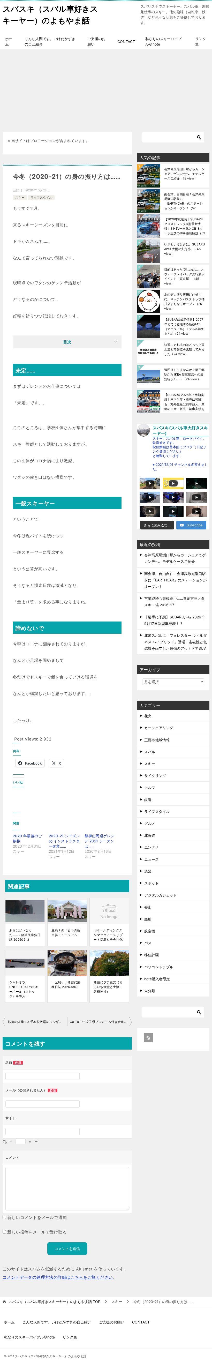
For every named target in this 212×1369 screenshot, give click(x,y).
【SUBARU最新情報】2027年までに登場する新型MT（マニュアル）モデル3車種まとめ (183, 326)
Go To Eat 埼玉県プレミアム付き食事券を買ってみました (101, 1022)
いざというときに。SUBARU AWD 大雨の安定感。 (184, 249)
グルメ (149, 823)
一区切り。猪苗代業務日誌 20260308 (65, 984)
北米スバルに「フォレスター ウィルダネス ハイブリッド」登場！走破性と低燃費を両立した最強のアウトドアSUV (175, 641)
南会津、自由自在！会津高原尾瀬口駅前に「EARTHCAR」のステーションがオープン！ (184, 201)
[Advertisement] (106, 88)
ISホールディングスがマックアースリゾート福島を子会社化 (108, 934)
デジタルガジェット (160, 895)
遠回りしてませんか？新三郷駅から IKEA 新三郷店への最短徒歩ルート (184, 374)
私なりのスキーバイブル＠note (163, 41)
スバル (149, 752)
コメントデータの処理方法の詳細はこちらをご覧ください (58, 1277)
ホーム (8, 41)
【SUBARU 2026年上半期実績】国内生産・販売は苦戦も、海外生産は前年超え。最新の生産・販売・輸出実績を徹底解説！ (184, 402)
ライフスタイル (41, 197)
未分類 (149, 991)
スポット (151, 883)
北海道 (149, 835)
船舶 (148, 919)
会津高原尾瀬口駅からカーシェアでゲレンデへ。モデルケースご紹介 (184, 173)
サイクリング (155, 775)
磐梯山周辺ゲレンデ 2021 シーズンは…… (99, 841)
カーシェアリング (158, 727)
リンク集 (200, 41)
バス (148, 943)
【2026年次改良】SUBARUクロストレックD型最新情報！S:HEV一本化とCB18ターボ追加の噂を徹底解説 (184, 226)
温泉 (148, 871)
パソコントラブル (158, 967)
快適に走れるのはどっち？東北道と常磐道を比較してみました (184, 349)
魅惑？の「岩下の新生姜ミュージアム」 (65, 932)
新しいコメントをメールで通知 (37, 1217)
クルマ (149, 787)
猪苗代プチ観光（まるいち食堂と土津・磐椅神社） (108, 986)
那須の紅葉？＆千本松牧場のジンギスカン (37, 1022)
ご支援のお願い (96, 41)
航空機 (149, 931)
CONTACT (126, 41)
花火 (148, 716)
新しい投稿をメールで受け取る (37, 1232)
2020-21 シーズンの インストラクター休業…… (64, 841)
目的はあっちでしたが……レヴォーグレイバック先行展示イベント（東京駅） (184, 276)
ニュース (151, 859)
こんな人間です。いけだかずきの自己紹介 (50, 41)
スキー (20, 197)
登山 (148, 907)
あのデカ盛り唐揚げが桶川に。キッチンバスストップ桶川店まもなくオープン (184, 301)
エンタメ (151, 847)
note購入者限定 (157, 979)
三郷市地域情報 (157, 740)
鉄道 (148, 799)
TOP (54, 1302)
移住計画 (151, 955)
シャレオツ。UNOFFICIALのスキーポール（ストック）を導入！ (23, 989)
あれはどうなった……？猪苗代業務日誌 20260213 (24, 934)
